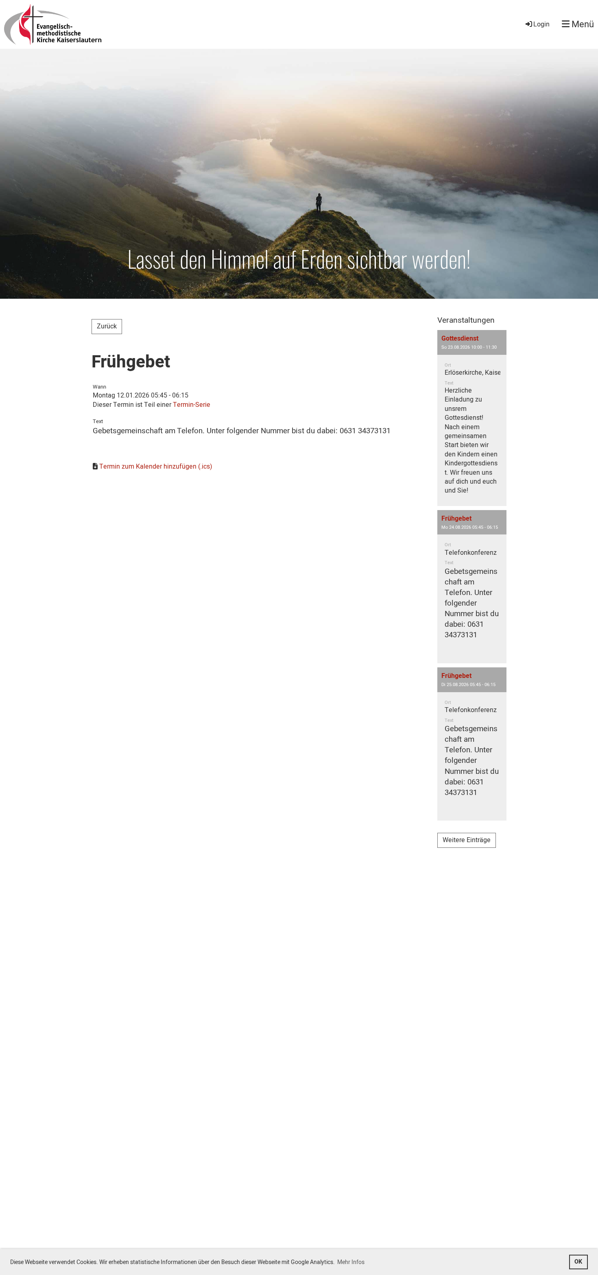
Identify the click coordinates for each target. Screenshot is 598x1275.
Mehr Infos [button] (350, 1262)
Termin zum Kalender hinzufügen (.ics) (155, 466)
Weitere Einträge (467, 840)
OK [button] (578, 1262)
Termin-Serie (191, 405)
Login (541, 24)
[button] (471, 418)
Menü (582, 24)
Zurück (107, 326)
